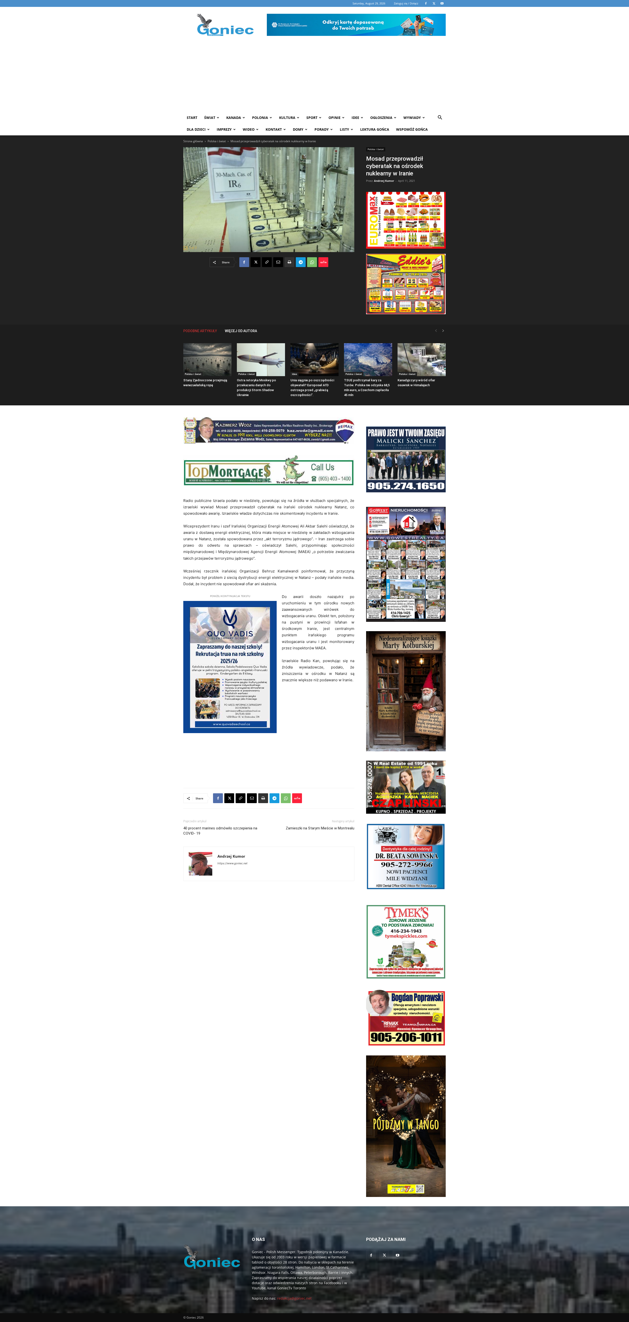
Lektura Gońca (374, 129)
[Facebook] (244, 262)
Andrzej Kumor (384, 181)
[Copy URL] (267, 262)
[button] (440, 118)
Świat (209, 117)
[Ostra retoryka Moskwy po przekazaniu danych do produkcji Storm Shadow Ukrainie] (261, 359)
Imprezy (224, 129)
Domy (298, 129)
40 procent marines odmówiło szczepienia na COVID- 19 (220, 831)
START (192, 117)
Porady (321, 129)
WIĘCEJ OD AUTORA (241, 331)
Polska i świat (217, 141)
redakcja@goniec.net (294, 1298)
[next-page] (443, 331)
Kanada (233, 117)
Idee (355, 117)
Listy (344, 129)
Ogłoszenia (381, 117)
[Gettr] (323, 262)
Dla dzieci (196, 129)
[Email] (278, 262)
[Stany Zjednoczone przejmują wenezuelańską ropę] (207, 359)
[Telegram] (301, 262)
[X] (255, 262)
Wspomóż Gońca (412, 129)
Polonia (260, 117)
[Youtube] (397, 1255)
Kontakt (274, 129)
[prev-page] (435, 331)
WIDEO (249, 129)
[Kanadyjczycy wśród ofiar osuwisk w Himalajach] (422, 359)
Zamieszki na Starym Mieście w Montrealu (320, 828)
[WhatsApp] (312, 262)
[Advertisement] (314, 75)
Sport (311, 117)
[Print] (289, 262)
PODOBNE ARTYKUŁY (200, 331)
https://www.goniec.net (232, 863)
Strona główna (193, 141)
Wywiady (412, 117)
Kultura (287, 117)
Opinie (335, 117)
